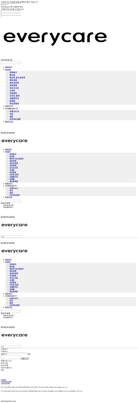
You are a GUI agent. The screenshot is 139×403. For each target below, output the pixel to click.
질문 (11, 116)
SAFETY (9, 106)
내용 (28, 354)
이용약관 (3, 380)
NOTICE (9, 121)
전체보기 (13, 72)
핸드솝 (12, 74)
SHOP (8, 69)
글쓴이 (3, 354)
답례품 (12, 100)
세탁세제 (13, 80)
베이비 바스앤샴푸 (17, 77)
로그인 (7, 7)
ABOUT (9, 67)
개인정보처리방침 (6, 382)
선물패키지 (14, 98)
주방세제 (13, 85)
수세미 (12, 90)
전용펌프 (13, 93)
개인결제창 (14, 103)
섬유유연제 (14, 82)
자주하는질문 (15, 119)
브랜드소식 (14, 111)
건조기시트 (14, 87)
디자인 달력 (15, 95)
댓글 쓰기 (25, 358)
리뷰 (11, 113)
